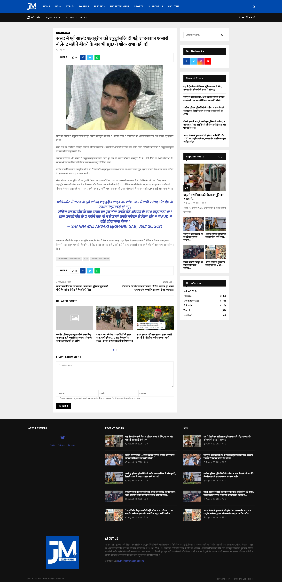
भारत (185, 428)
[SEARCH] (222, 35)
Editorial (188, 305)
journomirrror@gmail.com (130, 561)
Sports (138, 6)
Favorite (72, 445)
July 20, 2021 (151, 226)
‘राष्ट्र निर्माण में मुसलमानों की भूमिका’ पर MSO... (215, 263)
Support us (155, 6)
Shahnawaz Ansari (100, 258)
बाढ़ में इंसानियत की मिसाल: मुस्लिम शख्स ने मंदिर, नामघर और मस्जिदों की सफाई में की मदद (149, 438)
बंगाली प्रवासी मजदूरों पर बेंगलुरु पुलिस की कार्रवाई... (193, 265)
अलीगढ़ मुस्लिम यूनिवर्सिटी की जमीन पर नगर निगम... (215, 235)
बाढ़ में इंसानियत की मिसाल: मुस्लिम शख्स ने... (203, 197)
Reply (52, 445)
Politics (83, 6)
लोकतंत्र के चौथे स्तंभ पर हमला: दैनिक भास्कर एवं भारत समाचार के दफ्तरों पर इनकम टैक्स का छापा (148, 288)
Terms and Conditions (243, 579)
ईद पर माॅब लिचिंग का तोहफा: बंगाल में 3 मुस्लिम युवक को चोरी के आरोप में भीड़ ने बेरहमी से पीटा (82, 288)
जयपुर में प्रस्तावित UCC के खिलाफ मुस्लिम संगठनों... (193, 237)
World (70, 6)
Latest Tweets (37, 428)
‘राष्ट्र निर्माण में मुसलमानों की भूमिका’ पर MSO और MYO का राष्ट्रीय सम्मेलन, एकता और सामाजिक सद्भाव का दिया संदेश (204, 138)
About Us (173, 6)
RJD (86, 258)
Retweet (61, 445)
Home (46, 6)
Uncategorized (191, 300)
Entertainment (119, 6)
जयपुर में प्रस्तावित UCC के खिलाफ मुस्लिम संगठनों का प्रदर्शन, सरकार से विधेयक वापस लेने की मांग (150, 456)
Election (99, 6)
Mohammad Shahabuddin (69, 258)
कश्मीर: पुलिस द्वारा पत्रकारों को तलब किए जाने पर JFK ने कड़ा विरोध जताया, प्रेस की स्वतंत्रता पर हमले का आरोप (74, 338)
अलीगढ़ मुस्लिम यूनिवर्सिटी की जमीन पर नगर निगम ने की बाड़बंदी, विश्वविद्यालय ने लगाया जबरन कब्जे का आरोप (203, 110)
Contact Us (82, 17)
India (58, 6)
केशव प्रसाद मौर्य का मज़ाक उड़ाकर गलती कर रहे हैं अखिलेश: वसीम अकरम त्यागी (154, 336)
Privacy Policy (223, 579)
